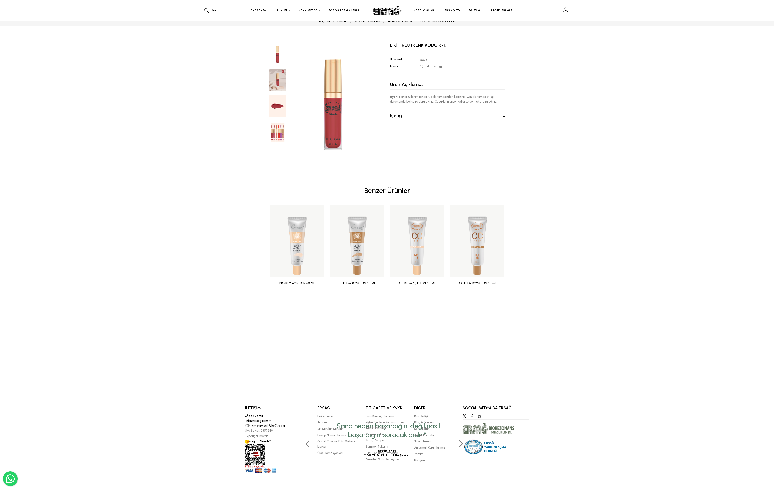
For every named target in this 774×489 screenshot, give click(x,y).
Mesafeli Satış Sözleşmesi (383, 459)
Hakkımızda (325, 416)
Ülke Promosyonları (330, 453)
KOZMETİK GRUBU (367, 21)
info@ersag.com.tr (258, 421)
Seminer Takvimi (377, 446)
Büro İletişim (422, 416)
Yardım (418, 454)
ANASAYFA (258, 10)
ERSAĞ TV (453, 10)
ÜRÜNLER (281, 10)
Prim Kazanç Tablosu (380, 416)
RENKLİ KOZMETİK (400, 21)
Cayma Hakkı (375, 434)
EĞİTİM (474, 10)
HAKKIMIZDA (308, 10)
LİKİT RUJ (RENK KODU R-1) (438, 21)
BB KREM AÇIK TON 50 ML (297, 283)
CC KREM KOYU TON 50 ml (477, 283)
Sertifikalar (421, 429)
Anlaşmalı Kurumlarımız (429, 447)
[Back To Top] (763, 464)
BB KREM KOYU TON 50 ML (357, 283)
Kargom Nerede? (260, 441)
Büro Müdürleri (424, 422)
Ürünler (342, 21)
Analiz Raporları (424, 435)
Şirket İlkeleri (422, 441)
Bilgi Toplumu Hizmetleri (382, 453)
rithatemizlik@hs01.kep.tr (268, 426)
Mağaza (324, 21)
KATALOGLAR (424, 10)
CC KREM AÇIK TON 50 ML (417, 283)
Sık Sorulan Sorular (330, 429)
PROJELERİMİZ (502, 10)
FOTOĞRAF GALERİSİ (345, 10)
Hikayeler (420, 460)
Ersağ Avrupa (375, 440)
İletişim (322, 422)
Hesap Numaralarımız (331, 435)
